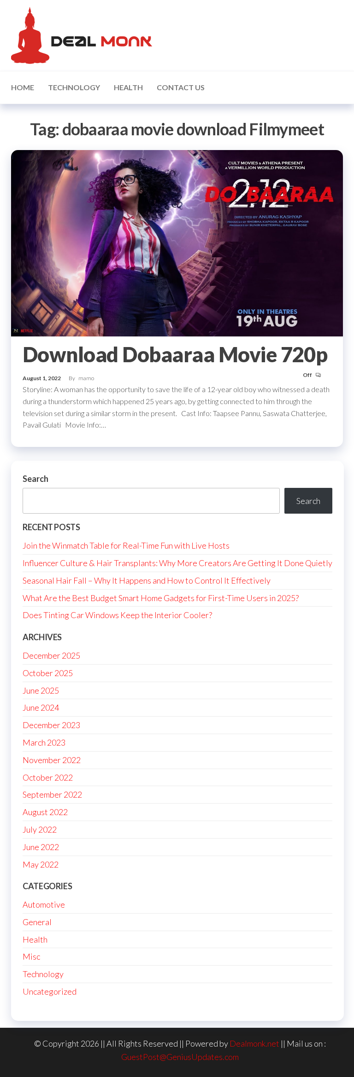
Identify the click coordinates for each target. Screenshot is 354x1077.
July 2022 (40, 829)
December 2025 (51, 655)
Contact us (181, 87)
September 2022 (52, 794)
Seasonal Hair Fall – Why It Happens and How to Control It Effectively (147, 580)
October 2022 (48, 777)
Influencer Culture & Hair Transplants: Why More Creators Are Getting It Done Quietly (177, 563)
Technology (74, 87)
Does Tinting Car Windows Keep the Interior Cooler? (117, 615)
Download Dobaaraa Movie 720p (175, 354)
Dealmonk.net (254, 1043)
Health (128, 87)
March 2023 (44, 742)
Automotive (44, 904)
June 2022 (41, 847)
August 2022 (45, 812)
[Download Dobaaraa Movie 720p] (177, 242)
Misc (31, 956)
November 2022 (52, 760)
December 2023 (51, 725)
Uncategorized (50, 991)
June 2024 (41, 707)
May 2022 (41, 864)
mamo (86, 378)
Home (22, 87)
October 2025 (48, 673)
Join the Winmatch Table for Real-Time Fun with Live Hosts (126, 545)
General (37, 922)
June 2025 (41, 690)
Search (35, 479)
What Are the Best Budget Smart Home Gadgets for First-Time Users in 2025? (161, 598)
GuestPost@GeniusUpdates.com (180, 1057)
